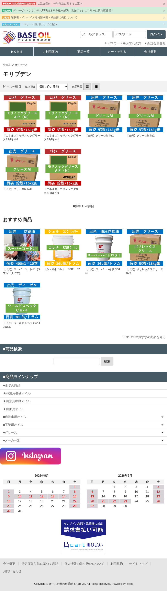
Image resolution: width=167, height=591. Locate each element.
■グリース (21, 64)
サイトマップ (138, 563)
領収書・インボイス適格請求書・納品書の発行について (44, 17)
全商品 (7, 64)
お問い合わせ (12, 571)
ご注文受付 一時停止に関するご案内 (59, 3)
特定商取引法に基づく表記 (40, 563)
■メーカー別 (11, 440)
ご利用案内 (50, 51)
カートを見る (117, 51)
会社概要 (9, 563)
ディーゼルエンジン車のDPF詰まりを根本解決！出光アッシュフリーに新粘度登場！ (63, 10)
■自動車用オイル (14, 416)
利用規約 (117, 563)
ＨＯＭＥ (17, 51)
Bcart (129, 583)
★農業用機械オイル (17, 401)
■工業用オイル (13, 424)
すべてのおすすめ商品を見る (146, 337)
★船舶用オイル (13, 409)
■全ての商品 (11, 385)
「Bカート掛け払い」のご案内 (39, 24)
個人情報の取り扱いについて (84, 563)
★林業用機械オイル (17, 393)
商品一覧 (83, 51)
